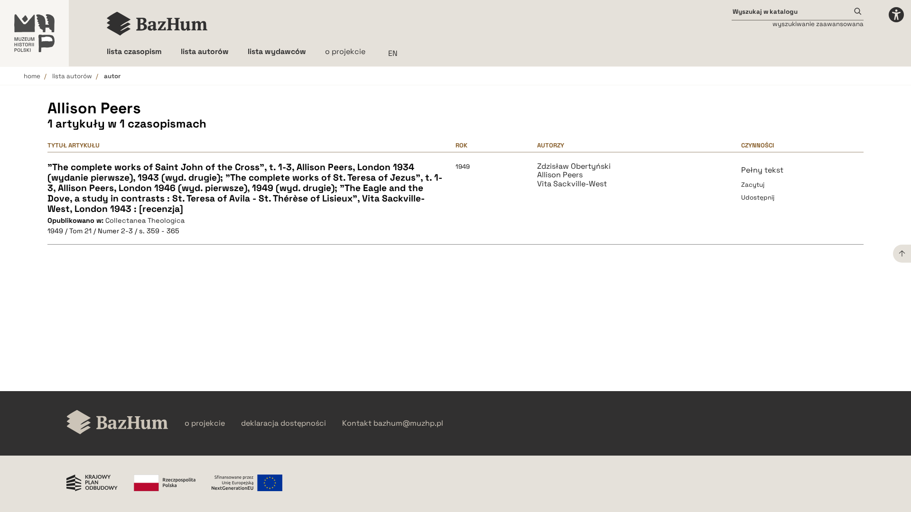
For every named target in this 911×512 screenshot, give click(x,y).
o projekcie (345, 51)
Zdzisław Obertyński (574, 166)
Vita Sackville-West (572, 184)
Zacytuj (752, 185)
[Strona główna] (157, 23)
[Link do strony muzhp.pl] (34, 33)
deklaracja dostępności (283, 423)
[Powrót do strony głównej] (117, 423)
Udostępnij (757, 197)
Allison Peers (560, 175)
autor (112, 76)
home (32, 76)
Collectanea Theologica (145, 220)
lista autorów (72, 76)
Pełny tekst (762, 170)
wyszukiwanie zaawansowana (818, 23)
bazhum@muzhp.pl (408, 423)
